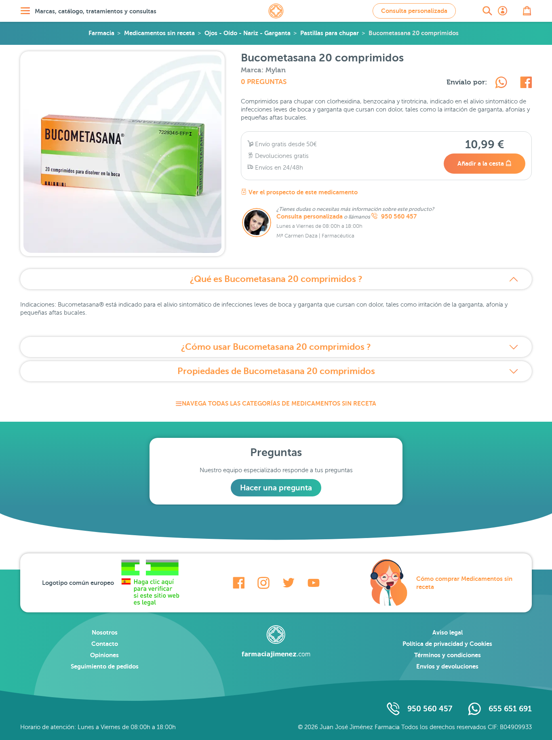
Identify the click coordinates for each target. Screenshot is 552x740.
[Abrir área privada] (503, 11)
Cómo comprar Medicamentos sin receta (464, 582)
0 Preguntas (264, 82)
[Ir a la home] (276, 641)
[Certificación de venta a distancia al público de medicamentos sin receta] (150, 583)
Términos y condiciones (447, 655)
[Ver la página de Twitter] (288, 583)
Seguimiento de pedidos (105, 666)
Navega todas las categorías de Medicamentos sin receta (279, 403)
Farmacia (101, 32)
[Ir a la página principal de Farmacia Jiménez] (276, 11)
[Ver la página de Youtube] (314, 583)
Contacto (104, 643)
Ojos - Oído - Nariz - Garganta (247, 32)
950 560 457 (398, 216)
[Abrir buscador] (487, 11)
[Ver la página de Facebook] (238, 583)
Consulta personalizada (414, 10)
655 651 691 (510, 708)
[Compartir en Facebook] (526, 83)
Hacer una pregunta (276, 488)
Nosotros (105, 632)
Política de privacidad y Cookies (447, 643)
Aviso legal (447, 632)
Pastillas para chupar (329, 32)
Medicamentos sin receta (159, 32)
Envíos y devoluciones (447, 666)
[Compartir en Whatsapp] (501, 83)
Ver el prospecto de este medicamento (302, 192)
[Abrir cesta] (527, 11)
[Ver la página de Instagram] (263, 583)
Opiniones (104, 655)
